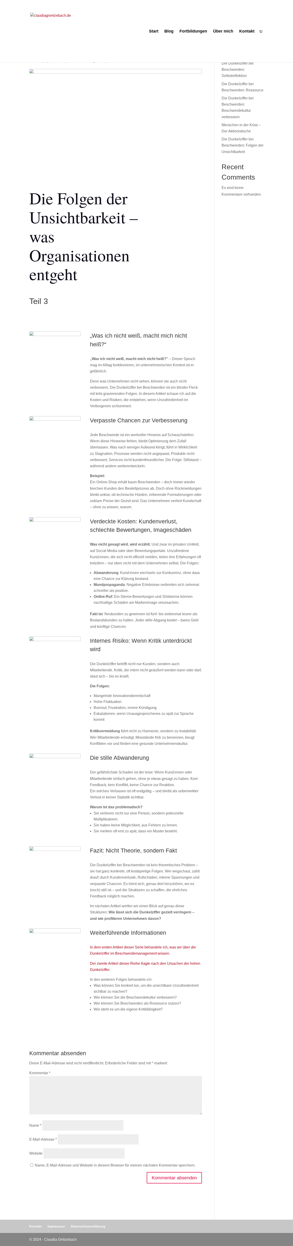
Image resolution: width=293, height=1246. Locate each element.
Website (36, 1153)
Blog (169, 31)
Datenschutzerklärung (88, 1226)
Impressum (56, 1226)
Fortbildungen (193, 31)
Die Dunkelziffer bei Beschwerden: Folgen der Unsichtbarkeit (242, 145)
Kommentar (39, 1073)
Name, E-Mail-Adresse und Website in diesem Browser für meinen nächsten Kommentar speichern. (115, 1165)
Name (35, 1125)
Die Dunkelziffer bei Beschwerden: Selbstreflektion (238, 69)
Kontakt (247, 31)
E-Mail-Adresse (43, 1139)
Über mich (223, 31)
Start (153, 31)
